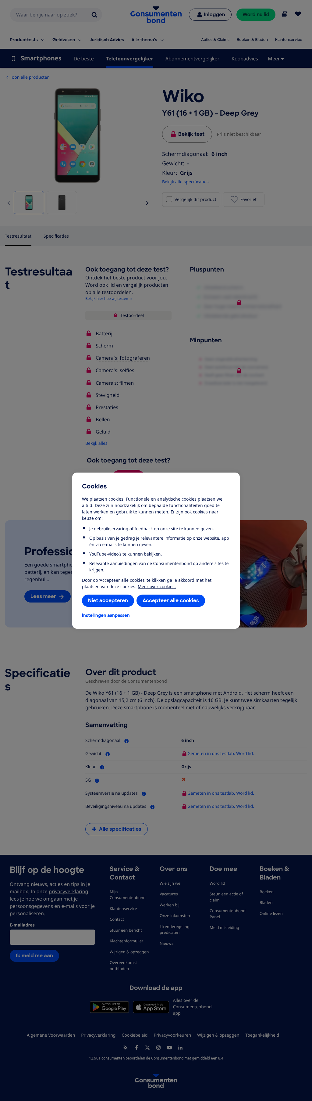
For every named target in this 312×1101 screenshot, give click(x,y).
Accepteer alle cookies (171, 600)
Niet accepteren (108, 600)
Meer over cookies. (157, 586)
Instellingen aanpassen (106, 615)
